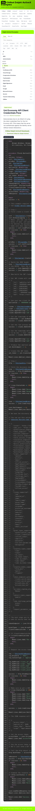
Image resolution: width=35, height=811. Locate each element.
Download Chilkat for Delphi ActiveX (18, 133)
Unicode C (8, 23)
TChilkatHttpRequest (21, 189)
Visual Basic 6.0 (6, 26)
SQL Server (24, 21)
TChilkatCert (19, 159)
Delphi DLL (4, 16)
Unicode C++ (16, 23)
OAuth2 (16, 45)
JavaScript (19, 16)
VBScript (29, 23)
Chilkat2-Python (6, 13)
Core (4, 36)
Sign (4, 48)
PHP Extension (14, 18)
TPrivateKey (21, 161)
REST (25, 45)
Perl (21, 18)
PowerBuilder (27, 18)
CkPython (14, 13)
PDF (21, 45)
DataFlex (29, 13)
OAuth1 (4, 63)
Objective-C (5, 18)
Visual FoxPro (15, 26)
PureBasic (12, 21)
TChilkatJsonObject (21, 165)
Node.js (26, 16)
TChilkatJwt (17, 163)
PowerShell (5, 21)
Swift (30, 21)
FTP (17, 43)
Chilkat (4, 11)
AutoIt (21, 11)
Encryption (12, 43)
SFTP (29, 45)
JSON (11, 45)
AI (3, 43)
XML (13, 48)
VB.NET (23, 23)
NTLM (4, 61)
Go (10, 16)
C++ (31, 11)
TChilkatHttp (19, 177)
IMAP (26, 43)
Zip (16, 48)
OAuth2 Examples (15, 115)
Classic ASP (22, 13)
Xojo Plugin (24, 26)
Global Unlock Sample (23, 206)
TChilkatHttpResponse (22, 179)
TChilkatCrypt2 (21, 171)
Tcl (2, 23)
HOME (9, 11)
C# (28, 11)
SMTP (8, 48)
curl (7, 43)
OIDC (3, 67)
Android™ (15, 11)
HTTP (21, 43)
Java (14, 16)
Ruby (18, 21)
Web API (10, 36)
